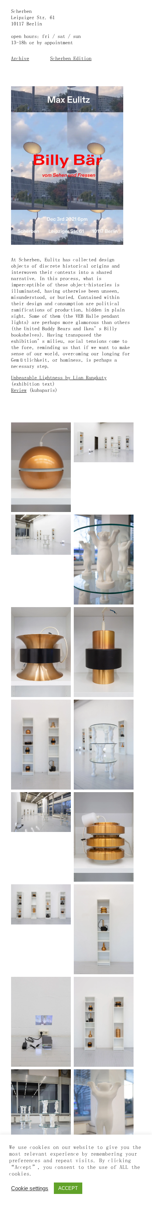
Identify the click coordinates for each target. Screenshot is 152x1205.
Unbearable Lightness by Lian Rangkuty (59, 377)
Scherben (21, 11)
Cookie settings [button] (29, 1188)
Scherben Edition (70, 58)
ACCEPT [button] (68, 1188)
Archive (20, 58)
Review (19, 390)
